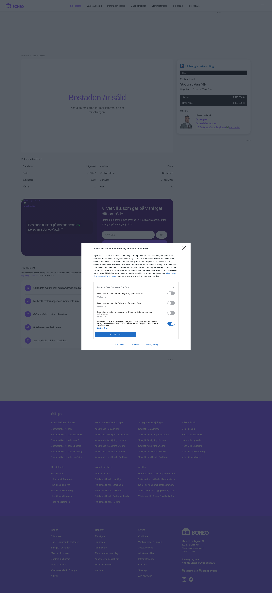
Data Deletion (120, 344)
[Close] (185, 248)
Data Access (136, 344)
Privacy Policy (152, 344)
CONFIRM (115, 334)
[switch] (171, 293)
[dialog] (136, 296)
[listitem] (136, 287)
